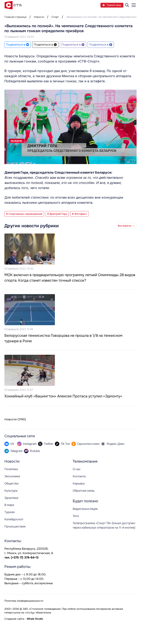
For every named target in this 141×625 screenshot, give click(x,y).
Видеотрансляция (85, 509)
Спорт (55, 17)
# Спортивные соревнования (24, 213)
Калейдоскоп (13, 519)
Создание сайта (14, 618)
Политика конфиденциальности (23, 600)
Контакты (79, 476)
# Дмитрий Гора (57, 213)
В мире (9, 505)
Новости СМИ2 (15, 419)
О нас (77, 469)
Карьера (79, 483)
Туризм (9, 512)
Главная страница (15, 17)
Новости (39, 17)
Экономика (12, 476)
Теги (76, 516)
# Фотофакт (79, 213)
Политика (11, 469)
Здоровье (11, 498)
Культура (10, 491)
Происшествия (14, 526)
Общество (11, 483)
